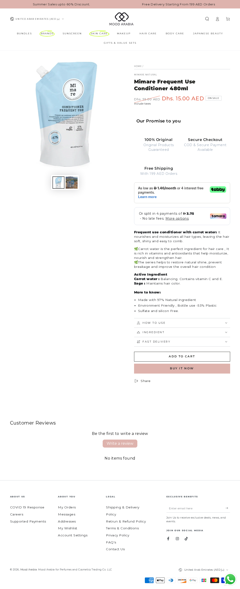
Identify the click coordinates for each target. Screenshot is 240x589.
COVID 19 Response (27, 507)
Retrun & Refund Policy (126, 521)
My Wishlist (67, 528)
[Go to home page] (121, 19)
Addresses (67, 521)
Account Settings (72, 535)
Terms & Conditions (122, 528)
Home (138, 66)
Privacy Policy (117, 535)
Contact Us (115, 549)
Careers (16, 514)
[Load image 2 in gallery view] (72, 182)
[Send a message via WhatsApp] (230, 579)
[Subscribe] (227, 508)
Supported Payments (28, 521)
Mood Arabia (28, 569)
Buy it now (182, 368)
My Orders (67, 507)
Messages (66, 514)
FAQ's (111, 542)
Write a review (120, 443)
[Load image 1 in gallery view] (58, 182)
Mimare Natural (145, 75)
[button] (207, 19)
